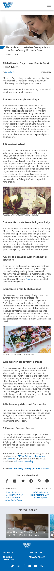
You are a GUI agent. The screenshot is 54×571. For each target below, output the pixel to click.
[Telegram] (29, 566)
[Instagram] (18, 566)
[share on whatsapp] (39, 481)
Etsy (28, 279)
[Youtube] (35, 566)
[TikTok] (12, 566)
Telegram (29, 456)
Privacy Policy (37, 557)
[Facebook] (23, 566)
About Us (8, 552)
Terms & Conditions (9, 558)
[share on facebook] (7, 481)
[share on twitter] (23, 481)
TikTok (21, 456)
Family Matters (41, 468)
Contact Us (35, 552)
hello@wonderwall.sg (23, 461)
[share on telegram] (31, 481)
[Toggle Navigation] (49, 5)
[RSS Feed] (41, 566)
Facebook (11, 458)
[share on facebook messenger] (47, 481)
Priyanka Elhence (12, 72)
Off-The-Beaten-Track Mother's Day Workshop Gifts (39, 493)
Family (28, 468)
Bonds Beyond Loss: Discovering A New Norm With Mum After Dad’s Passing (15, 494)
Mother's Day (16, 468)
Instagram (40, 456)
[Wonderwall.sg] (8, 5)
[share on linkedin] (15, 481)
